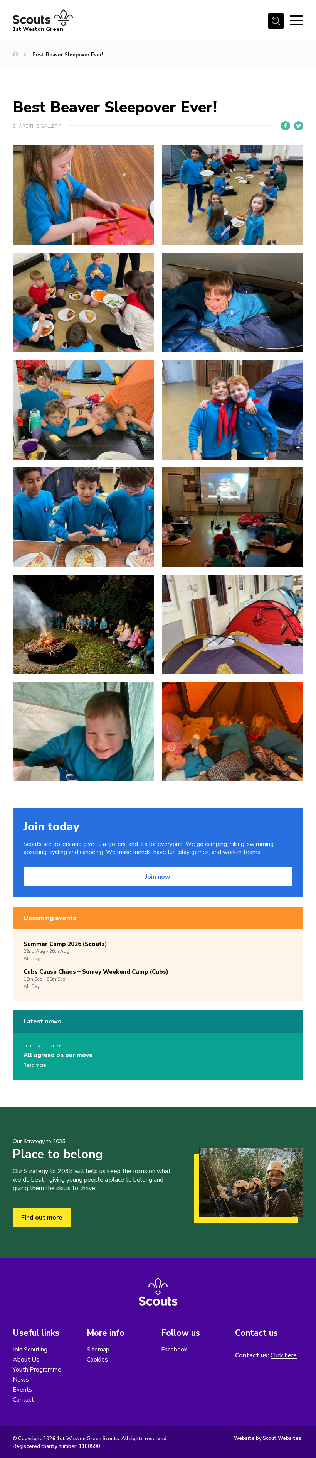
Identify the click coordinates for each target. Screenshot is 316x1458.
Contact (23, 1399)
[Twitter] (298, 125)
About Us (26, 1359)
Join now (157, 877)
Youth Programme (37, 1369)
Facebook (174, 1349)
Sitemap (98, 1349)
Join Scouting (30, 1349)
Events (22, 1389)
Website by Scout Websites (267, 1438)
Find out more (41, 1217)
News (21, 1379)
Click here (284, 1355)
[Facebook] (285, 125)
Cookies (97, 1359)
